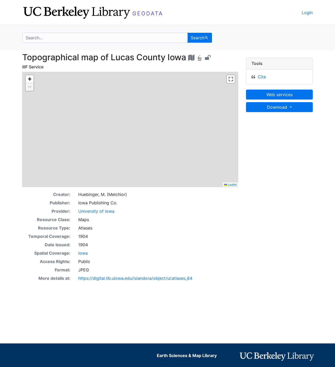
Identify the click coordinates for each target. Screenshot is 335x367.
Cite (262, 76)
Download (277, 107)
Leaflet (232, 184)
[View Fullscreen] (231, 79)
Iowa (83, 253)
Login (307, 12)
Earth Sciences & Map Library (187, 355)
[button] (30, 79)
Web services (279, 94)
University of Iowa (96, 211)
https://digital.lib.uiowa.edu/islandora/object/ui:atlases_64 (135, 278)
